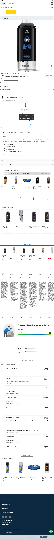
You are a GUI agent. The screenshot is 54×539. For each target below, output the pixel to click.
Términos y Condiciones (7, 520)
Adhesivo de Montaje (45, 173)
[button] (30, 3)
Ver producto (5, 198)
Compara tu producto (27, 244)
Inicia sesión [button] (49, 0)
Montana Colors (5, 73)
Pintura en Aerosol (15, 173)
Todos (6, 173)
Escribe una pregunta (24, 332)
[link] (5, 188)
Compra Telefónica (30, 11)
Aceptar (43, 536)
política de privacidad (31, 536)
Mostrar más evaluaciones (27, 455)
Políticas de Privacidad (6, 522)
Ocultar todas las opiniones (27, 360)
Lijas (35, 173)
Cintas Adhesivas (26, 173)
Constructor (10, 11)
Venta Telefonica (5, 524)
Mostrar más (27, 157)
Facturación (45, 11)
